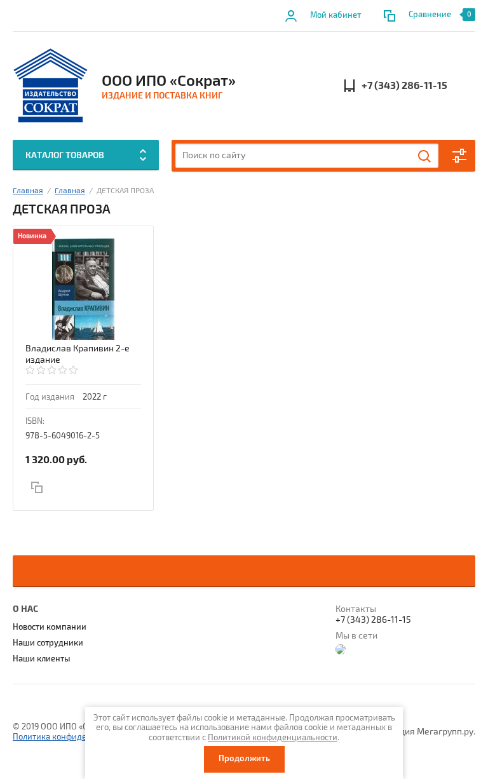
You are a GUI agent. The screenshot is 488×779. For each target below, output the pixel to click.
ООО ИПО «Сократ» (169, 80)
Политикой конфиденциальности (272, 738)
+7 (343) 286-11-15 (404, 85)
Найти (425, 156)
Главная (28, 191)
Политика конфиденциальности (75, 737)
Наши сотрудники (48, 643)
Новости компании (49, 627)
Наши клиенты (42, 659)
